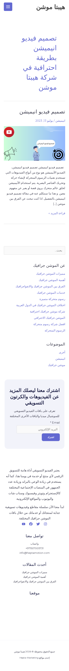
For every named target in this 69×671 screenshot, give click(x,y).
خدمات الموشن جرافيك (51, 292)
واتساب (34, 543)
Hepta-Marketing (29, 657)
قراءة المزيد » (56, 213)
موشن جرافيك (56, 365)
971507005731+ (35, 548)
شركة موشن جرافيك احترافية (47, 311)
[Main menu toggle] (8, 6)
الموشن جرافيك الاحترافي (49, 318)
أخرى (62, 352)
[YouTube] (23, 524)
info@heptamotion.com (35, 552)
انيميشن (60, 120)
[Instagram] (45, 524)
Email (55, 422)
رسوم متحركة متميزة (52, 299)
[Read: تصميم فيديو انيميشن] (34, 143)
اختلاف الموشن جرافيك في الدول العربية (40, 305)
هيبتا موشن (50, 7)
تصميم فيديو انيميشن (42, 111)
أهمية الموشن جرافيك (52, 280)
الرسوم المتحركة (55, 330)
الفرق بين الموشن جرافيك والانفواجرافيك (40, 286)
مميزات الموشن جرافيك (50, 273)
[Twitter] (38, 524)
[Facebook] (31, 524)
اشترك (51, 437)
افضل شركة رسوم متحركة (49, 324)
